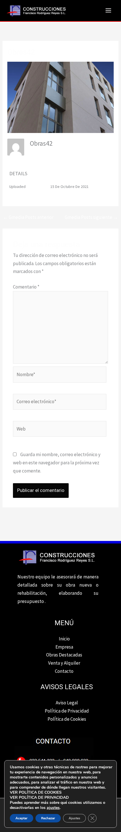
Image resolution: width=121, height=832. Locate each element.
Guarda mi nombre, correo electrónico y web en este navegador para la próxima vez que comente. (56, 462)
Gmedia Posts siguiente (91, 217)
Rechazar (48, 818)
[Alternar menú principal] (109, 11)
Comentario (26, 287)
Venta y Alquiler (64, 663)
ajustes (53, 807)
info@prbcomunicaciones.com (55, 151)
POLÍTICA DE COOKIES (40, 792)
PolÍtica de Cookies (67, 719)
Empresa (64, 647)
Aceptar (21, 818)
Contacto (64, 671)
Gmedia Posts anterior (28, 217)
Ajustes (74, 818)
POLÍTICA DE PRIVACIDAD (44, 797)
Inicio (64, 639)
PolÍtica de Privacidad (67, 711)
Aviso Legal (67, 703)
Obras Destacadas (64, 655)
